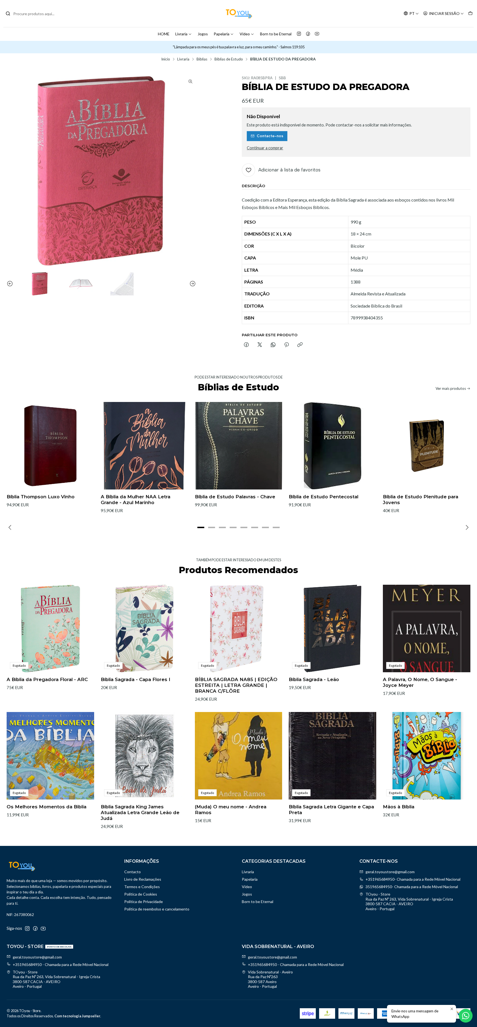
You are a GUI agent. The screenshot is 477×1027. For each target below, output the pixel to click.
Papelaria (221, 33)
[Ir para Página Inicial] (238, 13)
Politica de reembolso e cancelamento (156, 909)
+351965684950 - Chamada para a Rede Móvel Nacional (60, 964)
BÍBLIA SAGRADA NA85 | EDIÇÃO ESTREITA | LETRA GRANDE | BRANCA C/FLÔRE (236, 685)
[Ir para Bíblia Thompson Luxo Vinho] (50, 445)
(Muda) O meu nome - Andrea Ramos (230, 809)
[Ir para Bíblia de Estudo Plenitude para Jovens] (426, 445)
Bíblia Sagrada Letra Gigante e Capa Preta (331, 809)
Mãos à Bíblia (398, 806)
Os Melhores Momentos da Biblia (46, 806)
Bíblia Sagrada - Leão (314, 679)
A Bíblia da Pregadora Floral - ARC (47, 679)
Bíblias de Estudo (228, 59)
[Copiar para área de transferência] (299, 345)
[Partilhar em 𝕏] (259, 345)
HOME (163, 33)
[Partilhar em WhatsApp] (273, 345)
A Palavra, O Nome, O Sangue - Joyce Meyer (420, 682)
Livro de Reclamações (142, 879)
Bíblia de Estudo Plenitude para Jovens (420, 499)
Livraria (181, 33)
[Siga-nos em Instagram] (298, 34)
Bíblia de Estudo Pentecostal (323, 496)
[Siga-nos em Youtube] (317, 34)
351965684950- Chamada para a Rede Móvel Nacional (411, 886)
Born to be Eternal (276, 33)
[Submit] (8, 13)
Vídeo (245, 33)
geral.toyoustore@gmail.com (390, 871)
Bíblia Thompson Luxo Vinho (41, 496)
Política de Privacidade (143, 901)
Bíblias (202, 59)
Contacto (132, 871)
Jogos (203, 33)
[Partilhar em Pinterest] (286, 345)
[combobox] (33, 13)
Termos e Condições (142, 886)
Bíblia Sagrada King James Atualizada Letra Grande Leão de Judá (140, 812)
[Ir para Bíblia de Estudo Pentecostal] (332, 445)
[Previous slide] (11, 283)
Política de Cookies (140, 894)
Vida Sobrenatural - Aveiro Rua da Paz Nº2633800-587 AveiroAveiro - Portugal (270, 979)
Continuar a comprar (265, 148)
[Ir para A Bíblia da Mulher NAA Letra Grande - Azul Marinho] (144, 445)
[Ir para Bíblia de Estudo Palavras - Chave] (238, 445)
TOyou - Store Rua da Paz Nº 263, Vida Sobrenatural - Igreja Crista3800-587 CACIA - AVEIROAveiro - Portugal (409, 901)
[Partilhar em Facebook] (246, 345)
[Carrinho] (470, 14)
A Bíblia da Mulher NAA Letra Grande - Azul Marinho (135, 499)
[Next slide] (192, 283)
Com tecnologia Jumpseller (77, 1016)
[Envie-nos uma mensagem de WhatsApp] (466, 1016)
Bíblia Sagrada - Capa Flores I (135, 679)
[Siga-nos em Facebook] (308, 34)
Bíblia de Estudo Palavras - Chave (235, 496)
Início (165, 59)
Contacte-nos (270, 136)
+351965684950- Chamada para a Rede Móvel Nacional (412, 879)
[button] (201, 527)
